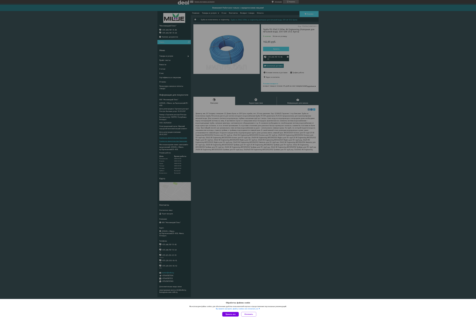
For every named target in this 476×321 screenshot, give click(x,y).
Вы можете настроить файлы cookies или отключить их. (237, 309)
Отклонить (248, 314)
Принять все (230, 314)
